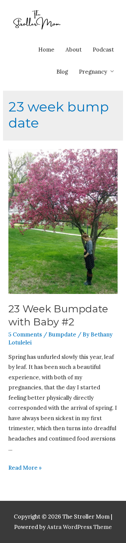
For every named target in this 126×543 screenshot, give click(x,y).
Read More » (25, 467)
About (74, 49)
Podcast (103, 49)
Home (46, 49)
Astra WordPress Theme (79, 526)
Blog (62, 71)
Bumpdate (62, 334)
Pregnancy (93, 71)
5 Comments (25, 334)
